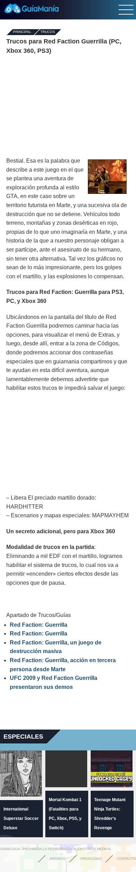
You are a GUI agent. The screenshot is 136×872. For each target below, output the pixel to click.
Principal (22, 32)
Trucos (47, 32)
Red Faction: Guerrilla (38, 625)
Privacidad (91, 859)
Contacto (126, 859)
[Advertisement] (68, 106)
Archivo (58, 859)
